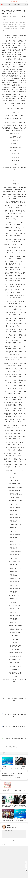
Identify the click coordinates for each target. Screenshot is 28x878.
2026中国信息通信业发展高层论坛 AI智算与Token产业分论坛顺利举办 (20, 820)
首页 (3, 4)
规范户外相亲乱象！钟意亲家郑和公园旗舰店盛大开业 (7, 820)
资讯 (7, 4)
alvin (6, 773)
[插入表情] (23, 836)
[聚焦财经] (14, 2)
